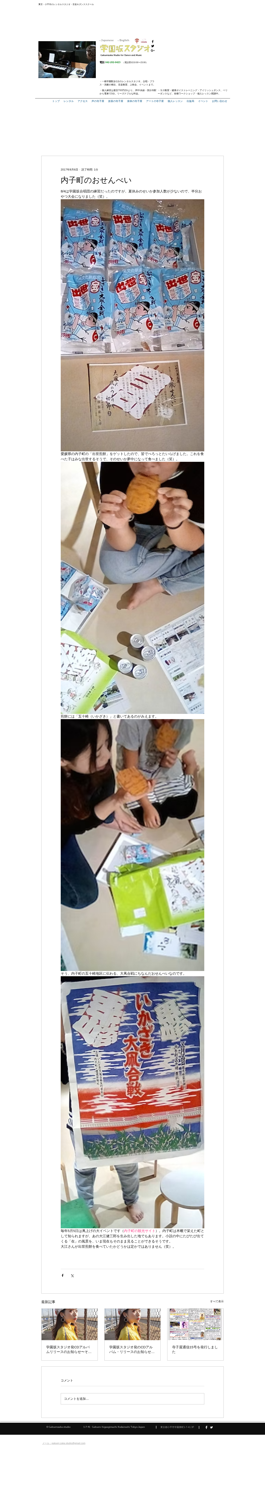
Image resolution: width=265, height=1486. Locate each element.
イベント (143, 84)
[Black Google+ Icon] (153, 50)
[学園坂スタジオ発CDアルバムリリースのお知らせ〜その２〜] (70, 1324)
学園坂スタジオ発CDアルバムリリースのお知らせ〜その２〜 (69, 1349)
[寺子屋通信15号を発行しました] (195, 1324)
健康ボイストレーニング (184, 90)
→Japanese (106, 40)
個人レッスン (204, 93)
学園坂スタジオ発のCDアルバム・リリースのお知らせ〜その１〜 (132, 1349)
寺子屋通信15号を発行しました (195, 1349)
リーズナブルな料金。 (128, 93)
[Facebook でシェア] (62, 1275)
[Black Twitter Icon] (153, 46)
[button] (190, 101)
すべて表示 (217, 1301)
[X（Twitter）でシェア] (72, 1275)
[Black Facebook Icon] (153, 42)
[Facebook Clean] (206, 1427)
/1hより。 (130, 90)
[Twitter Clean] (211, 1427)
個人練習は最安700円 (113, 90)
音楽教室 (122, 84)
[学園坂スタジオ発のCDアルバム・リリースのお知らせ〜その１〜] (133, 1324)
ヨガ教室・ (166, 90)
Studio (116, 55)
